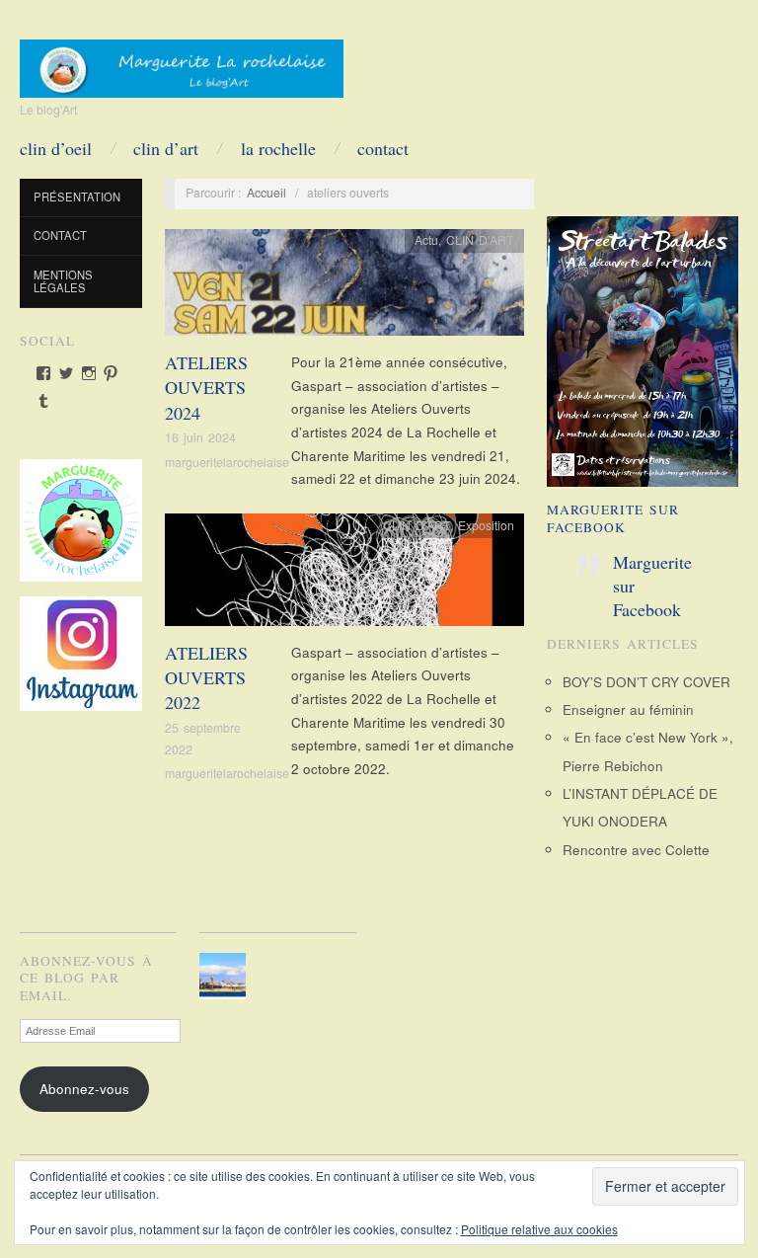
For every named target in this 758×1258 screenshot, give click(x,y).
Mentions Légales (63, 281)
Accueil (266, 192)
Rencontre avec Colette (636, 849)
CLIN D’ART (165, 148)
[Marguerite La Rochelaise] (181, 62)
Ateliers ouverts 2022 (206, 677)
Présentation (77, 196)
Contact (383, 148)
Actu (426, 240)
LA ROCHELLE (278, 148)
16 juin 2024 (200, 437)
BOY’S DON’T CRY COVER (646, 681)
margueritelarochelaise (227, 462)
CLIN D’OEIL (56, 148)
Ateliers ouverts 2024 (206, 387)
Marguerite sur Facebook (613, 518)
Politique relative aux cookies (539, 1228)
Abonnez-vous (84, 1088)
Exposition (486, 525)
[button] (225, 976)
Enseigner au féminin (628, 709)
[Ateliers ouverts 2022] (344, 575)
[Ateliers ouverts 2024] (344, 287)
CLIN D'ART (480, 240)
